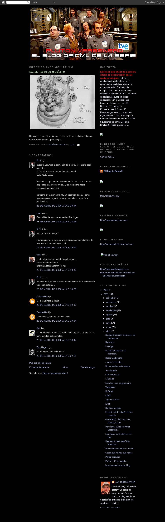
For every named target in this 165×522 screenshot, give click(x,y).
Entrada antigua (88, 367)
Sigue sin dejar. (112, 399)
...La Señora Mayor (125, 482)
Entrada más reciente (39, 367)
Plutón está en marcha (115, 461)
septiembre (111, 310)
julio (108, 319)
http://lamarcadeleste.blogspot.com (116, 244)
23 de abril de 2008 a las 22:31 (56, 356)
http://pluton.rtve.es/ (109, 196)
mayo (109, 327)
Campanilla (42, 296)
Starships (109, 379)
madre (108, 395)
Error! (108, 404)
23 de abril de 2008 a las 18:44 (56, 206)
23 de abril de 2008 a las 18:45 (56, 221)
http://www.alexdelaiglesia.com (114, 269)
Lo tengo (109, 346)
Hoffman (109, 391)
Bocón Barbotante (113, 358)
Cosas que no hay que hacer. (119, 453)
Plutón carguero (112, 457)
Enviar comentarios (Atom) (55, 373)
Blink (39, 160)
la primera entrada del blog (117, 465)
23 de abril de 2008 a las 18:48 (56, 270)
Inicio (65, 367)
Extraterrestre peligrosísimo (118, 383)
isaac (39, 213)
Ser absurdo (111, 370)
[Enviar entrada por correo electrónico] (78, 144)
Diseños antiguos (113, 408)
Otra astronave (112, 374)
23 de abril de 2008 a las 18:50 (56, 289)
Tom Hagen (42, 347)
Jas (38, 328)
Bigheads (109, 342)
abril (108, 331)
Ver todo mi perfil (110, 508)
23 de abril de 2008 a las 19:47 (56, 340)
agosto (109, 314)
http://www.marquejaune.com (113, 220)
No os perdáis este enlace (117, 366)
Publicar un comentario (40, 363)
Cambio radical (107, 157)
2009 (106, 290)
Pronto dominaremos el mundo (119, 448)
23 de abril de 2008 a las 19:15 (56, 305)
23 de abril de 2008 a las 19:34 (56, 321)
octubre (110, 306)
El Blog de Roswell (113, 171)
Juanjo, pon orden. (114, 362)
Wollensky (110, 387)
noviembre (111, 302)
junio (108, 323)
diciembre (111, 298)
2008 (106, 294)
